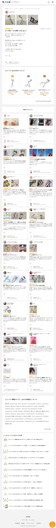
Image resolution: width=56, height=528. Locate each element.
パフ (12, 418)
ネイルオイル (8, 416)
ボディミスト (46, 421)
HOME (28, 517)
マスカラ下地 (41, 406)
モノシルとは (31, 519)
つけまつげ (20, 411)
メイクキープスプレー (19, 418)
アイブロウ (39, 408)
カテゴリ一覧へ (47, 429)
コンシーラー (24, 403)
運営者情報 (17, 523)
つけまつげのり (26, 411)
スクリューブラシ (20, 421)
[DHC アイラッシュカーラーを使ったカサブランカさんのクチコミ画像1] (10, 20)
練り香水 (7, 423)
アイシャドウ (24, 408)
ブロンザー (7, 406)
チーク (19, 403)
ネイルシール (13, 413)
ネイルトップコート (21, 413)
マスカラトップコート (10, 408)
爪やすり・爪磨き (27, 416)
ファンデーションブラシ (10, 421)
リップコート (8, 418)
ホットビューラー (9, 411)
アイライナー (18, 408)
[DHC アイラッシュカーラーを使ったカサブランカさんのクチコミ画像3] (33, 20)
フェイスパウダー (32, 403)
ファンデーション (13, 403)
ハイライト (38, 403)
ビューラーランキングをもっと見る (43, 101)
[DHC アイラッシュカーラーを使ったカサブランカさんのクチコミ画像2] (21, 20)
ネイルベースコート (30, 413)
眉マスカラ (38, 411)
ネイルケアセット (19, 416)
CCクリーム (18, 406)
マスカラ (35, 406)
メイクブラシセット (28, 418)
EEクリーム (30, 406)
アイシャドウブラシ (38, 418)
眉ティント (33, 411)
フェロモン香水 (39, 421)
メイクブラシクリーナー (30, 421)
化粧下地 (7, 403)
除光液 (13, 416)
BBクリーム (13, 406)
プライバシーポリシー (30, 523)
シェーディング (45, 403)
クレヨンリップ (38, 416)
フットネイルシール (40, 413)
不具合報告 (38, 523)
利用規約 (23, 523)
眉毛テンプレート (45, 411)
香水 (11, 423)
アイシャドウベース (32, 408)
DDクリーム (24, 406)
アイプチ (15, 411)
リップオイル (45, 416)
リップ (33, 416)
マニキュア (7, 413)
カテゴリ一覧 (24, 519)
